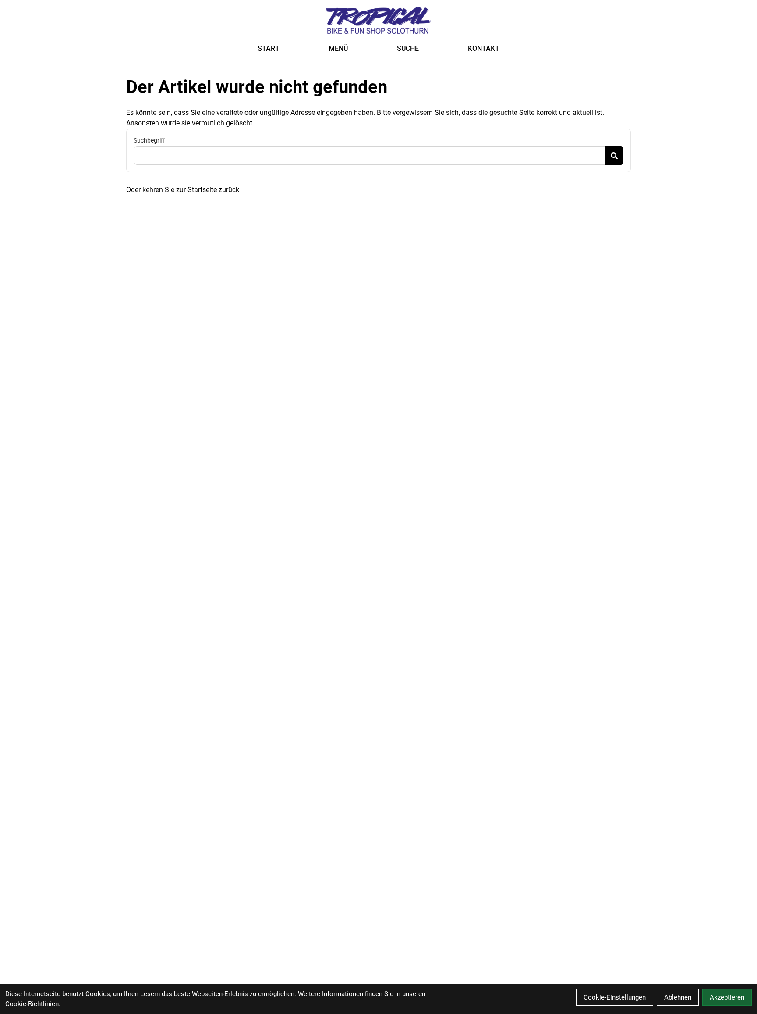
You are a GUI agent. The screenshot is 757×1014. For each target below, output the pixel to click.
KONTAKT (483, 48)
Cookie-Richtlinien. (32, 1004)
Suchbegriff (149, 140)
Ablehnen (677, 997)
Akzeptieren (727, 997)
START (268, 48)
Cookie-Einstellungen (615, 997)
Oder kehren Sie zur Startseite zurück (182, 190)
